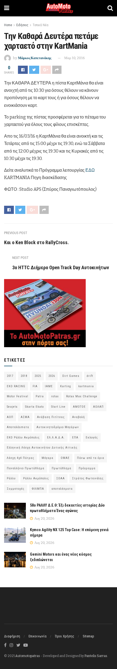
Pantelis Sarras (95, 656)
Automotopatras (27, 656)
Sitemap (88, 636)
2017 (10, 376)
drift (90, 376)
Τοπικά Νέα (40, 25)
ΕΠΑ (75, 437)
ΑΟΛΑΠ (98, 406)
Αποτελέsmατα (18, 427)
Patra (40, 396)
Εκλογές (92, 437)
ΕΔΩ (90, 170)
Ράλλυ (11, 478)
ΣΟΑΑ (60, 478)
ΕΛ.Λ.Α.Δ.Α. (56, 437)
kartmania (86, 386)
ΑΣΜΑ (25, 417)
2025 (38, 376)
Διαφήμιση (12, 636)
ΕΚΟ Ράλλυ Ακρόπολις (23, 437)
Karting (65, 386)
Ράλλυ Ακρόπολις (36, 478)
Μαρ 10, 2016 (74, 58)
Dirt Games (70, 376)
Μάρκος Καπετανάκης (34, 58)
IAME (49, 386)
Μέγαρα (47, 458)
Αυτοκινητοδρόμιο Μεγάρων (57, 427)
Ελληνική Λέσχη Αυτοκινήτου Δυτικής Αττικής (42, 447)
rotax (55, 396)
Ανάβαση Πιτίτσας (51, 417)
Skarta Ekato (34, 406)
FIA (35, 386)
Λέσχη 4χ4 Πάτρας (20, 458)
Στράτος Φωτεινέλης (88, 478)
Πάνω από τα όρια (90, 458)
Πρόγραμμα (87, 468)
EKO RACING (16, 386)
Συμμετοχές (15, 489)
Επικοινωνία (38, 636)
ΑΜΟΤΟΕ (79, 406)
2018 (24, 376)
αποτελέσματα (62, 489)
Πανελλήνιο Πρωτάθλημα (25, 468)
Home (8, 25)
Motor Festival (17, 396)
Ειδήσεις (22, 25)
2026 (51, 376)
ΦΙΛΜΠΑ (38, 489)
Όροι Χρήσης (64, 636)
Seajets (12, 406)
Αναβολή (78, 417)
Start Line (58, 406)
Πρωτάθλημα (61, 468)
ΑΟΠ (10, 417)
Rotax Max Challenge (81, 396)
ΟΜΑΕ (65, 458)
